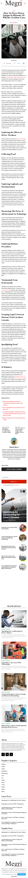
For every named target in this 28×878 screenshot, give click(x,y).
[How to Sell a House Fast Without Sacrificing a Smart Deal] (23, 557)
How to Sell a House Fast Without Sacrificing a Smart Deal (8, 557)
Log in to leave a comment (14, 469)
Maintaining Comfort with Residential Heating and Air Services (8, 548)
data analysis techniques (20, 378)
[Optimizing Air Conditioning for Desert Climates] (14, 505)
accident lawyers (10, 77)
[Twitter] (11, 754)
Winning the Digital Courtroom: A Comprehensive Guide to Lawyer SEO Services (13, 403)
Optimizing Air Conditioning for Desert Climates (11, 515)
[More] (23, 63)
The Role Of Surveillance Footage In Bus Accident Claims (6, 430)
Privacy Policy (16, 485)
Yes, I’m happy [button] (21, 874)
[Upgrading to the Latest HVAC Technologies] (23, 528)
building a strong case (19, 376)
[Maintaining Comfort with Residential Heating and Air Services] (23, 547)
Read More (14, 876)
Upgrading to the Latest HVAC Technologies (11, 663)
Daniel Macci (15, 22)
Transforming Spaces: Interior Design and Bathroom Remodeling (9, 538)
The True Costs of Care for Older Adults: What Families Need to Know (19, 430)
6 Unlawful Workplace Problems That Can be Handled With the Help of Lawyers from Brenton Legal (14, 413)
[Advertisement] (14, 588)
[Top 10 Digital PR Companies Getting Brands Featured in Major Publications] (23, 567)
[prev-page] (21, 491)
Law (14, 11)
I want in (13, 481)
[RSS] (7, 754)
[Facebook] (3, 754)
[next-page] (24, 491)
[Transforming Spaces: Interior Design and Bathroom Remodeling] (23, 538)
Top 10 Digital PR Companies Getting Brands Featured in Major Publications (9, 567)
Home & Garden (5, 629)
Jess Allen (5, 520)
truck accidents (5, 290)
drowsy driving (20, 139)
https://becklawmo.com (20, 77)
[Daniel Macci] (14, 441)
